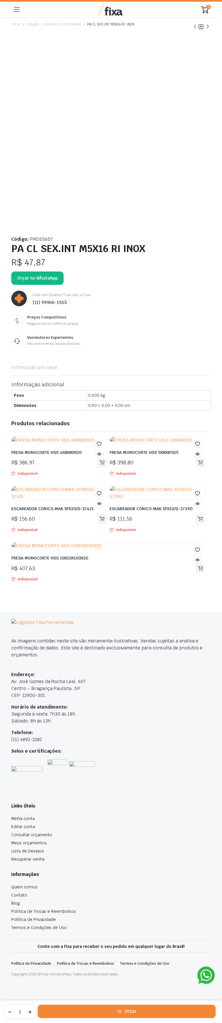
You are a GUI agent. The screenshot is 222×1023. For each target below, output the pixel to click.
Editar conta (23, 826)
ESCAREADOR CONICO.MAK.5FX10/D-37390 (151, 508)
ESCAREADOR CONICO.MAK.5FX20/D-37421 (52, 508)
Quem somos (24, 887)
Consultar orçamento (31, 834)
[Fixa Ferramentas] (110, 9)
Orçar (130, 1011)
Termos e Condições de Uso (39, 927)
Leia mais (102, 462)
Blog (15, 903)
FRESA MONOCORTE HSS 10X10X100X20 (49, 558)
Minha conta (23, 818)
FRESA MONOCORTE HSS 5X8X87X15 (145, 452)
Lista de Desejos (27, 851)
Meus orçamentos (29, 842)
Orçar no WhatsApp (37, 278)
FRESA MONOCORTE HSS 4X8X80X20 (47, 452)
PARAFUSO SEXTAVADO (63, 24)
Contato (19, 895)
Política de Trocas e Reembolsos (43, 911)
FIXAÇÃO (32, 24)
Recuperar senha (28, 859)
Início (15, 24)
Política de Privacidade (33, 919)
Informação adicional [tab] (34, 367)
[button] (99, 444)
